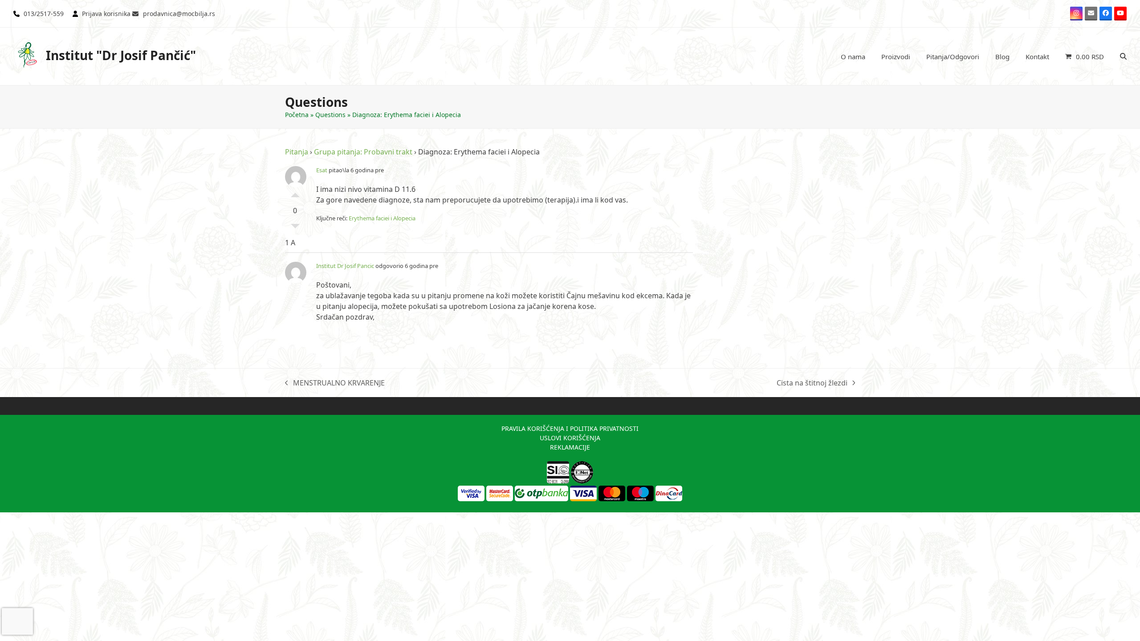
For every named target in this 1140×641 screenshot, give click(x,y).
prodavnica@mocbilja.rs (179, 13)
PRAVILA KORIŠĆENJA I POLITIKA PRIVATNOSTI (570, 428)
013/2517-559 (44, 13)
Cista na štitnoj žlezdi (812, 383)
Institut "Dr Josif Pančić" (121, 55)
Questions (330, 114)
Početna (297, 114)
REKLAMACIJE (570, 447)
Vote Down (295, 228)
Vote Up (295, 192)
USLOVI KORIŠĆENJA (570, 438)
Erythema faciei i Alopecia (382, 218)
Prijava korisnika (106, 13)
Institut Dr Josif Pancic (345, 266)
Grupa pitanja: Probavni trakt (363, 152)
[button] (1084, 56)
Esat (321, 170)
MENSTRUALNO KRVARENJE (335, 383)
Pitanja (296, 152)
